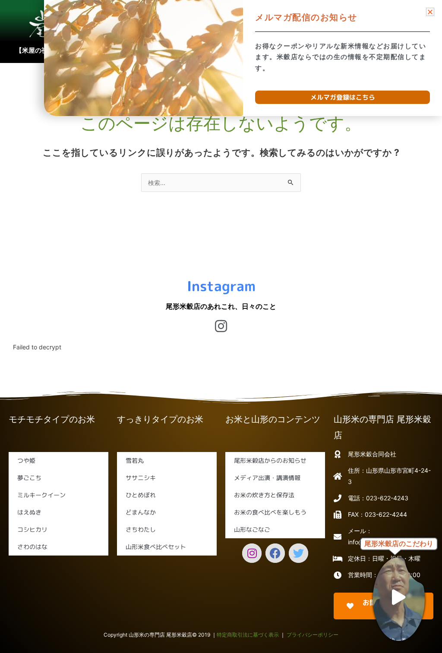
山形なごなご (252, 529)
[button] (430, 12)
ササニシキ (141, 478)
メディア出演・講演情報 (267, 478)
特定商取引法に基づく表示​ (248, 634)
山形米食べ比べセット (156, 547)
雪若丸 (135, 460)
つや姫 (26, 460)
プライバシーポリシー (312, 634)
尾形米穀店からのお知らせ (270, 460)
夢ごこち (29, 478)
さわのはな (32, 547)
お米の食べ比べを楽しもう (270, 512)
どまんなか (141, 512)
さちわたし (141, 529)
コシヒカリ (32, 529)
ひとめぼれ (141, 495)
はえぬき (29, 512)
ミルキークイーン (41, 495)
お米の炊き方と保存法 (264, 495)
